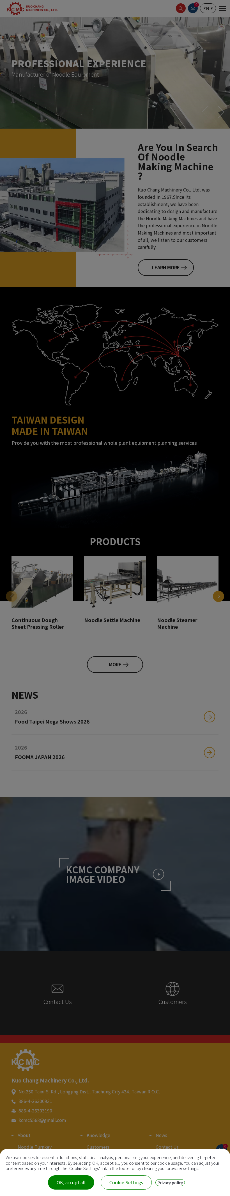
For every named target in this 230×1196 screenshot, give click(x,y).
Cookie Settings (126, 1182)
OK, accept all (71, 1182)
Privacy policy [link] (170, 1182)
